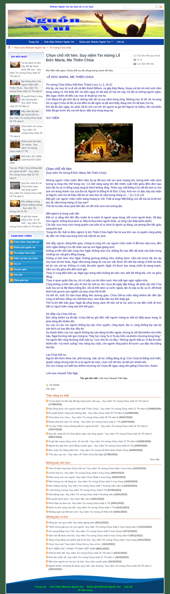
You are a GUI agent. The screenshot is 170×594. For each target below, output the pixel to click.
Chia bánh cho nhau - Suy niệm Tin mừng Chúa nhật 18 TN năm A (83, 417)
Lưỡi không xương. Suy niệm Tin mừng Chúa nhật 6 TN (77, 490)
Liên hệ (120, 42)
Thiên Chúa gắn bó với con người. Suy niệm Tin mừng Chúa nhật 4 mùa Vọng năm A (93, 527)
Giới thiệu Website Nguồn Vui (59, 42)
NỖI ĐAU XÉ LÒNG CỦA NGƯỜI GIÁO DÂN (26, 159)
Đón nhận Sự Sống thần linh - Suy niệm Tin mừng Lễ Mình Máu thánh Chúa (88, 450)
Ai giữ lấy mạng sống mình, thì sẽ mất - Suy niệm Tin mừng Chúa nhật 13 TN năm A (92, 441)
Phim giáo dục (21, 280)
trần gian (50, 388)
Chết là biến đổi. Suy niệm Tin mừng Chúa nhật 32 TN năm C (80, 553)
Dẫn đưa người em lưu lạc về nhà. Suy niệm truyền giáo (77, 561)
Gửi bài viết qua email (148, 55)
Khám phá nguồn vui (24, 247)
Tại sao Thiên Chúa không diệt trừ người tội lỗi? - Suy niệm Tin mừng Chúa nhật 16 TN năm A (97, 426)
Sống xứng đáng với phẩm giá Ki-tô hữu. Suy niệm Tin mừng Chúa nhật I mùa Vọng (92, 539)
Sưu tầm (18, 275)
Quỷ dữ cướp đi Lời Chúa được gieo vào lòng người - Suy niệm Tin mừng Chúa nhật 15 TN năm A (26, 190)
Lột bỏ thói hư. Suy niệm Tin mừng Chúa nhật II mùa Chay (79, 472)
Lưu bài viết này (145, 63)
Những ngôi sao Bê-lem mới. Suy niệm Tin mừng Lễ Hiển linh (80, 511)
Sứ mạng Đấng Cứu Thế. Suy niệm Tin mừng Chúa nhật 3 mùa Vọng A (85, 531)
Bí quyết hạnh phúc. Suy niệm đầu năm (69, 499)
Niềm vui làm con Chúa (26, 258)
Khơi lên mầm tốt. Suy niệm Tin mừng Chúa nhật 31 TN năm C (81, 557)
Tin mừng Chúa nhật (60, 47)
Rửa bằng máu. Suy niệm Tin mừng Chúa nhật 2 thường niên (80, 494)
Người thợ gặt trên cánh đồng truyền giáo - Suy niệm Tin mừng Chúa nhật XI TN (90, 445)
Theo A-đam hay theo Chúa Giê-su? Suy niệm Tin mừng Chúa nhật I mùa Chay (90, 468)
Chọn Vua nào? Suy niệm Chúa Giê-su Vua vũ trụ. (74, 544)
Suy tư (17, 264)
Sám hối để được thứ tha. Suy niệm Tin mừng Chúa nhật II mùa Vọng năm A (88, 535)
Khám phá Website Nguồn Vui (94, 42)
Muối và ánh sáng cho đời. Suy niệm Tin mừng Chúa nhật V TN (81, 507)
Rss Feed (161, 6)
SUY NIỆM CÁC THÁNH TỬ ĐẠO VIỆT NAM (71, 548)
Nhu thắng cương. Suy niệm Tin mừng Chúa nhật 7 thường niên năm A (85, 485)
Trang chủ (40, 586)
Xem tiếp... (155, 459)
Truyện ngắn (20, 269)
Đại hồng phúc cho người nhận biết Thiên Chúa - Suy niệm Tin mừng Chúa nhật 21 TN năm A (97, 408)
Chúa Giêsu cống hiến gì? (27, 242)
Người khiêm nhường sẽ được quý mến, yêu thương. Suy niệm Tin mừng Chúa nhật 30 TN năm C (100, 565)
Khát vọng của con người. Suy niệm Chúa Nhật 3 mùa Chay (79, 477)
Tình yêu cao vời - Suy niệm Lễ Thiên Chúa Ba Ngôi (75, 454)
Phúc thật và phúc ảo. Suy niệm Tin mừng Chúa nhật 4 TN (79, 503)
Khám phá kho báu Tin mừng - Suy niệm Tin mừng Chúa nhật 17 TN (84, 421)
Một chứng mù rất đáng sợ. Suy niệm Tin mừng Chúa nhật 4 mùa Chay (85, 481)
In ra (139, 59)
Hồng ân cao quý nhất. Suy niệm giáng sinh (71, 522)
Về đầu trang (85, 590)
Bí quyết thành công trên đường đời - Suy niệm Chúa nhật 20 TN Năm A (86, 413)
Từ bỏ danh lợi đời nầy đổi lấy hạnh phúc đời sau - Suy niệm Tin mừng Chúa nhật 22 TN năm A (25, 70)
